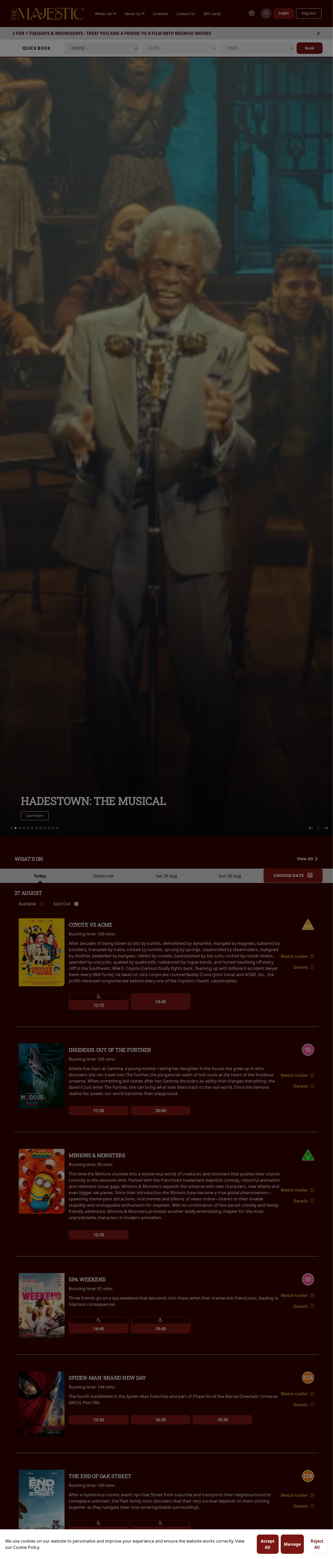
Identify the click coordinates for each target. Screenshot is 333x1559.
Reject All (317, 1544)
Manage (292, 1544)
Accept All (267, 1544)
